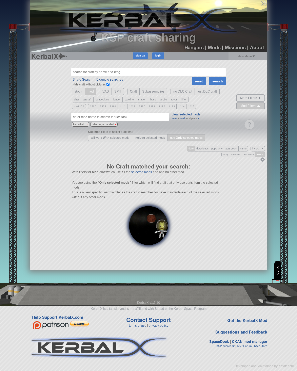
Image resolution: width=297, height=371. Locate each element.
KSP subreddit (225, 346)
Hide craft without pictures (89, 84)
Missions (235, 47)
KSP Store (260, 346)
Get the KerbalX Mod (247, 320)
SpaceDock (219, 341)
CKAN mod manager (249, 341)
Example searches (109, 79)
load (182, 118)
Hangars (194, 47)
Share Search (82, 79)
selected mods (141, 172)
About (257, 47)
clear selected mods (186, 114)
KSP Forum (244, 346)
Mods (214, 47)
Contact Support (148, 320)
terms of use (137, 325)
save (174, 118)
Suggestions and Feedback (241, 332)
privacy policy (158, 325)
